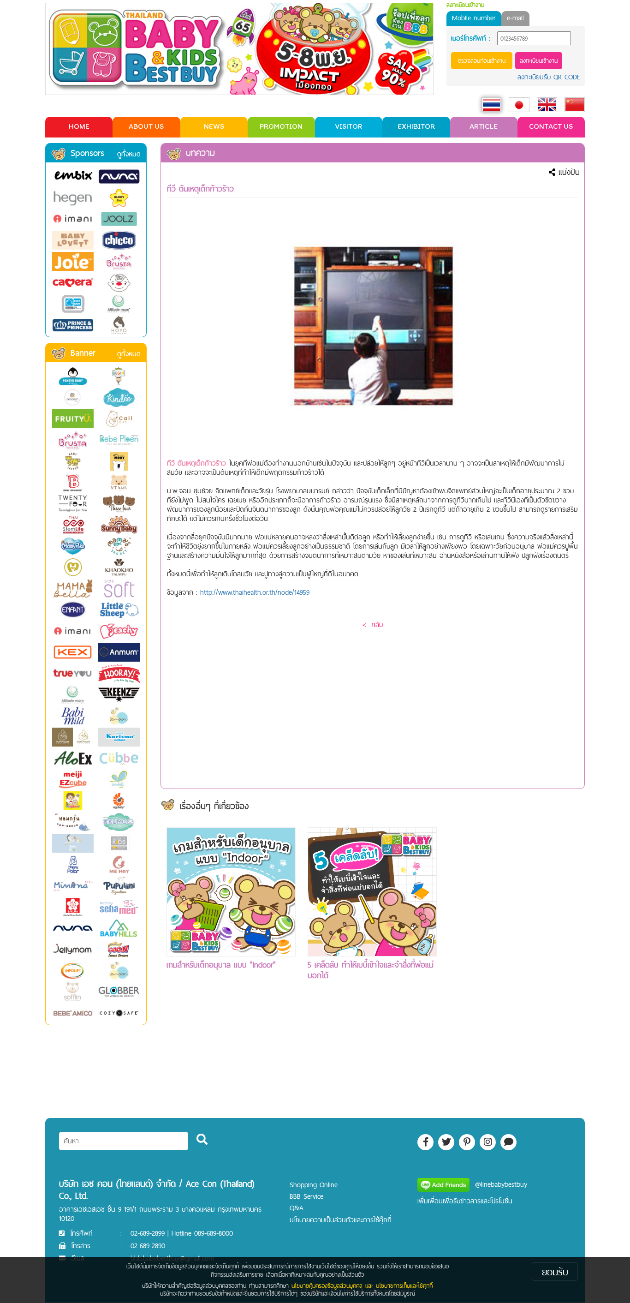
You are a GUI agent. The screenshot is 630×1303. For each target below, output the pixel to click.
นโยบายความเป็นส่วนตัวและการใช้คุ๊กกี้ (341, 1219)
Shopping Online (314, 1184)
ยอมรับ (555, 1271)
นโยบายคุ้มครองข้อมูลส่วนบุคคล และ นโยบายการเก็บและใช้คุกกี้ (362, 1285)
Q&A (296, 1207)
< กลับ (373, 624)
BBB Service (306, 1196)
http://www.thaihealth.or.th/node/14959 (254, 592)
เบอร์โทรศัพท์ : (470, 38)
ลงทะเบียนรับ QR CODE (548, 77)
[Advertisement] (513, 965)
